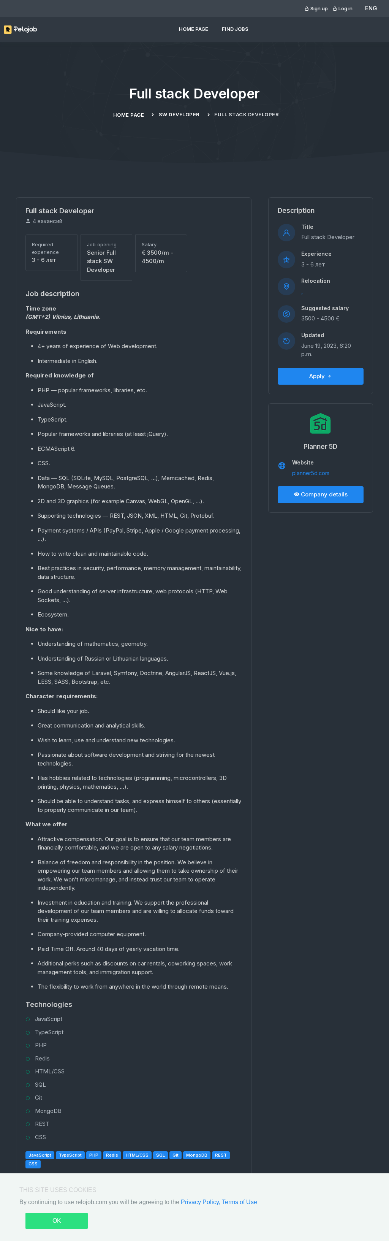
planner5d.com (310, 473)
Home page (193, 29)
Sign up (318, 8)
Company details (323, 494)
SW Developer (179, 114)
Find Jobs (235, 29)
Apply (317, 376)
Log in (345, 8)
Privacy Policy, (201, 1202)
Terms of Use (239, 1202)
